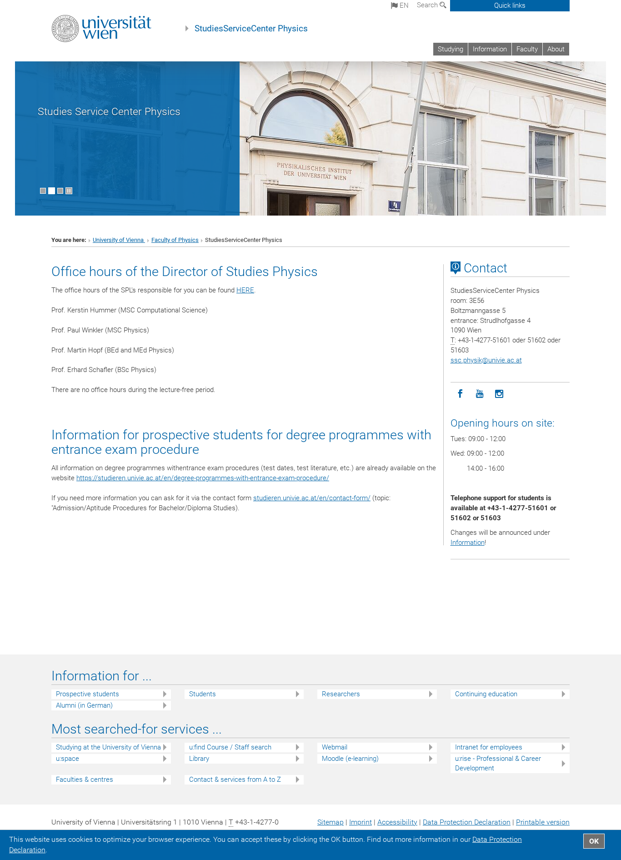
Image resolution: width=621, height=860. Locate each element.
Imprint (360, 822)
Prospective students (87, 694)
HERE (245, 290)
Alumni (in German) (84, 705)
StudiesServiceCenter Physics (251, 29)
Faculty (527, 49)
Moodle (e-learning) (350, 758)
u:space (67, 758)
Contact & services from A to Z (235, 779)
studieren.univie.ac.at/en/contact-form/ (312, 498)
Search (428, 5)
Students (202, 694)
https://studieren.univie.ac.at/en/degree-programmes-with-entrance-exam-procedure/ (202, 478)
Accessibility (397, 822)
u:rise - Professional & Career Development (498, 763)
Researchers (341, 694)
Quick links (510, 5)
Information (490, 49)
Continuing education (486, 694)
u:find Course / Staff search (230, 747)
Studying (450, 49)
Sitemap (330, 822)
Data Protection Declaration (467, 822)
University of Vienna (119, 239)
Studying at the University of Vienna (108, 747)
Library (199, 758)
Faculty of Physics (175, 239)
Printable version (543, 822)
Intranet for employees (488, 747)
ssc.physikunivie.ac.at (486, 360)
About (556, 49)
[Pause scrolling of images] (68, 190)
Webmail (334, 747)
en (403, 5)
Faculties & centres (84, 779)
